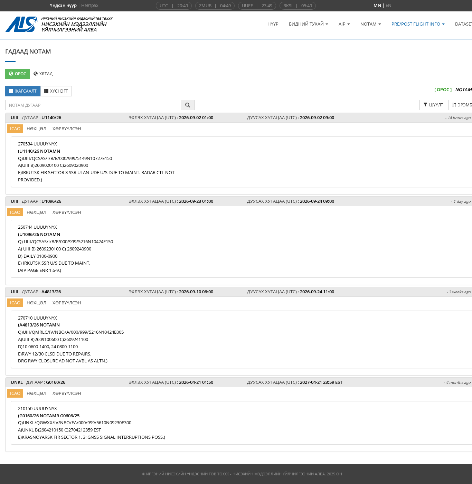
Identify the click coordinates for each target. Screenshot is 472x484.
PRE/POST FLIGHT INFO (416, 24)
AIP (343, 24)
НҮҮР (273, 24)
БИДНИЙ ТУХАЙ (307, 24)
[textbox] (93, 105)
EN (388, 5)
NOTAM (369, 24)
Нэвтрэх (89, 5)
